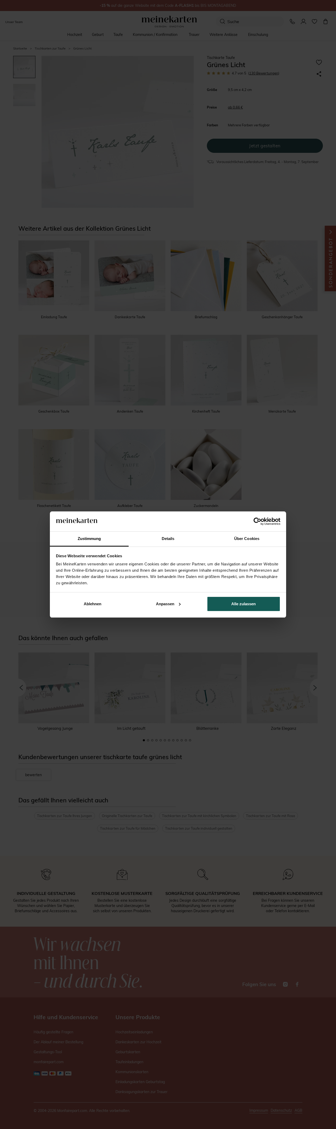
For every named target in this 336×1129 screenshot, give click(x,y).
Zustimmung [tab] (89, 538)
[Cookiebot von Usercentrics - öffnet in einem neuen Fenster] (257, 521)
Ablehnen (92, 604)
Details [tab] (168, 538)
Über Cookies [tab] (246, 538)
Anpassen (165, 604)
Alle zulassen (243, 604)
